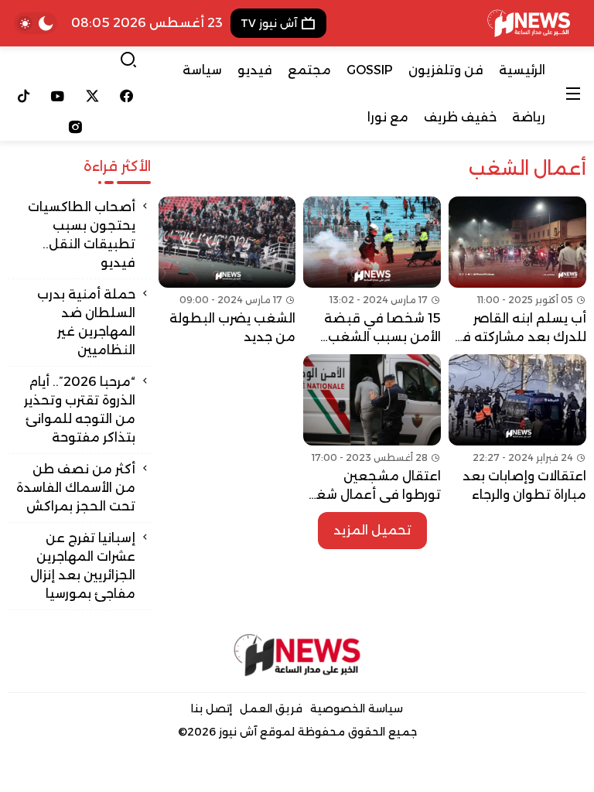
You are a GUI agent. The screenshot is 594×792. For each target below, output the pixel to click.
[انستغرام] (75, 127)
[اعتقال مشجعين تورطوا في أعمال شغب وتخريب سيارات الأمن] (372, 429)
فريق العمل (271, 708)
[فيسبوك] (127, 96)
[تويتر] (92, 96)
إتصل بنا (211, 708)
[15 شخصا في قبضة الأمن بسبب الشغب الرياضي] (372, 271)
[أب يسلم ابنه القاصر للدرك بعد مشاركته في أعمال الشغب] (517, 271)
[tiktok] (23, 96)
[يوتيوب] (58, 96)
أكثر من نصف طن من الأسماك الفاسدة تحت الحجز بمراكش (75, 488)
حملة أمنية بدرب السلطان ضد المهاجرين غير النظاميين (86, 322)
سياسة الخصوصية (356, 708)
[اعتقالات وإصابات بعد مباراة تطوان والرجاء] (517, 429)
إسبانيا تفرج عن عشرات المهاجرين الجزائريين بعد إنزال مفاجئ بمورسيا (82, 566)
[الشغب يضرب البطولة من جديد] (227, 271)
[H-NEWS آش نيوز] (528, 23)
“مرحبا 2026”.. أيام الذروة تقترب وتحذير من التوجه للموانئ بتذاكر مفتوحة (79, 409)
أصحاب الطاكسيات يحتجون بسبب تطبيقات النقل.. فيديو (81, 235)
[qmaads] (297, 655)
